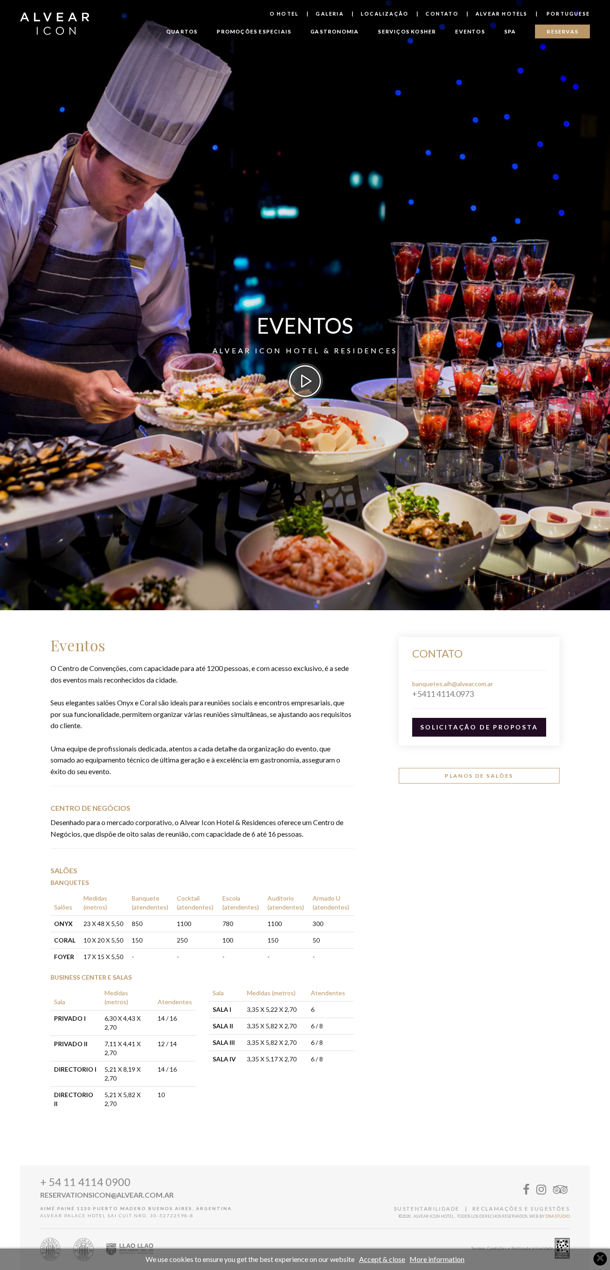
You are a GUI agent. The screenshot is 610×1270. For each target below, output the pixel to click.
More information (436, 1259)
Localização (385, 14)
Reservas (562, 31)
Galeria (329, 14)
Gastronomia (334, 31)
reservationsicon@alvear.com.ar (107, 1194)
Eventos (470, 31)
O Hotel (284, 14)
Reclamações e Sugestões (521, 1208)
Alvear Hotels (502, 14)
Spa (510, 31)
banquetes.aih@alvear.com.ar (452, 683)
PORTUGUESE (567, 14)
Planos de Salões (479, 775)
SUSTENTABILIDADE (427, 1208)
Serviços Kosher (407, 31)
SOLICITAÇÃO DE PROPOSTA (479, 727)
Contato (442, 14)
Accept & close (382, 1259)
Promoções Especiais (254, 31)
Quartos (181, 31)
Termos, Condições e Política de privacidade (512, 1248)
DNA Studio (557, 1216)
